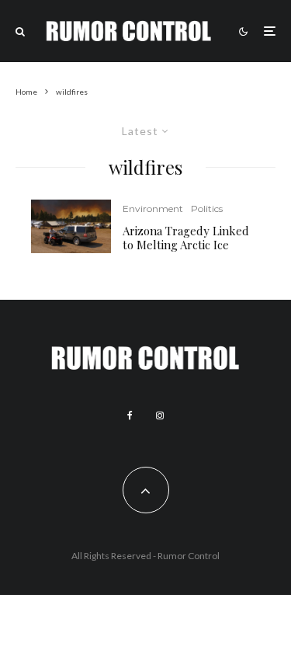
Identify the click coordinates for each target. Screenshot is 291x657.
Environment (153, 208)
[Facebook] (130, 415)
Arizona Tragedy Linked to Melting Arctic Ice (186, 238)
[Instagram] (159, 415)
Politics (207, 208)
